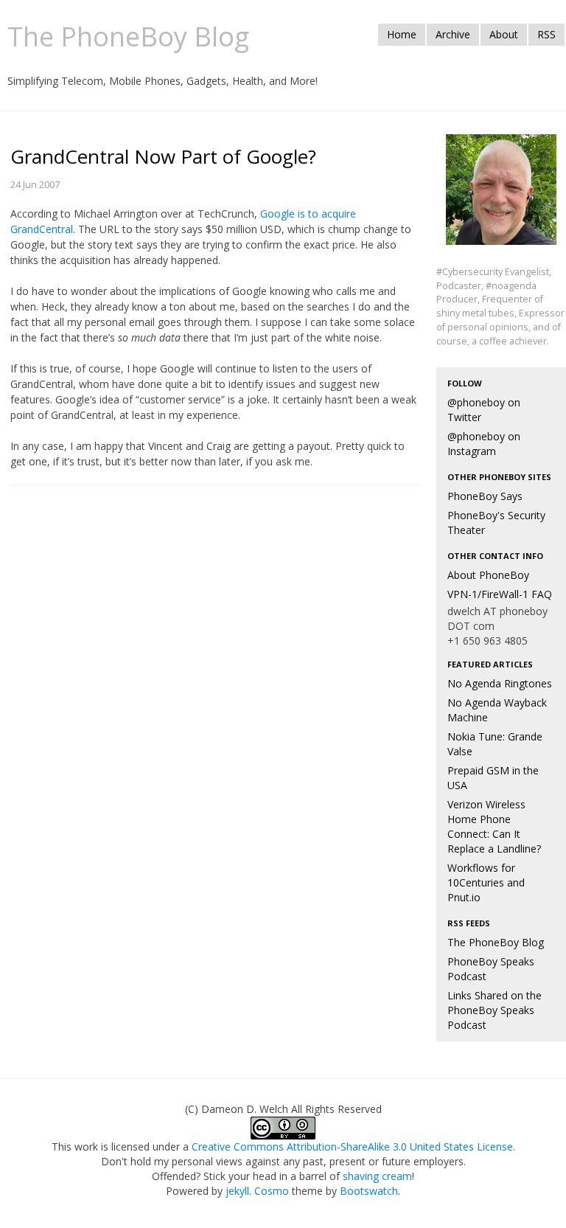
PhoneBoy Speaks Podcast (490, 968)
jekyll (237, 1191)
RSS (546, 34)
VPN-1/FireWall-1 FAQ (499, 594)
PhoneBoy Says (485, 496)
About (503, 34)
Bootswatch (369, 1191)
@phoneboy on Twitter (483, 409)
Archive (453, 34)
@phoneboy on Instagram (483, 443)
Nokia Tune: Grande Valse (494, 743)
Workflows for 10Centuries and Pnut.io (486, 882)
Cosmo (271, 1191)
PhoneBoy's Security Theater (496, 522)
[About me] (501, 198)
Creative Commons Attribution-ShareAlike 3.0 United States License (352, 1146)
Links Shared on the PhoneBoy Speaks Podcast (494, 1010)
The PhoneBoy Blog (495, 942)
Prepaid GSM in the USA (493, 777)
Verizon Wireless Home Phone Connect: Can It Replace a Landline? (494, 826)
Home (401, 34)
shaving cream (377, 1176)
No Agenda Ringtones (499, 683)
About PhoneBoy (488, 575)
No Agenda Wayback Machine (497, 709)
